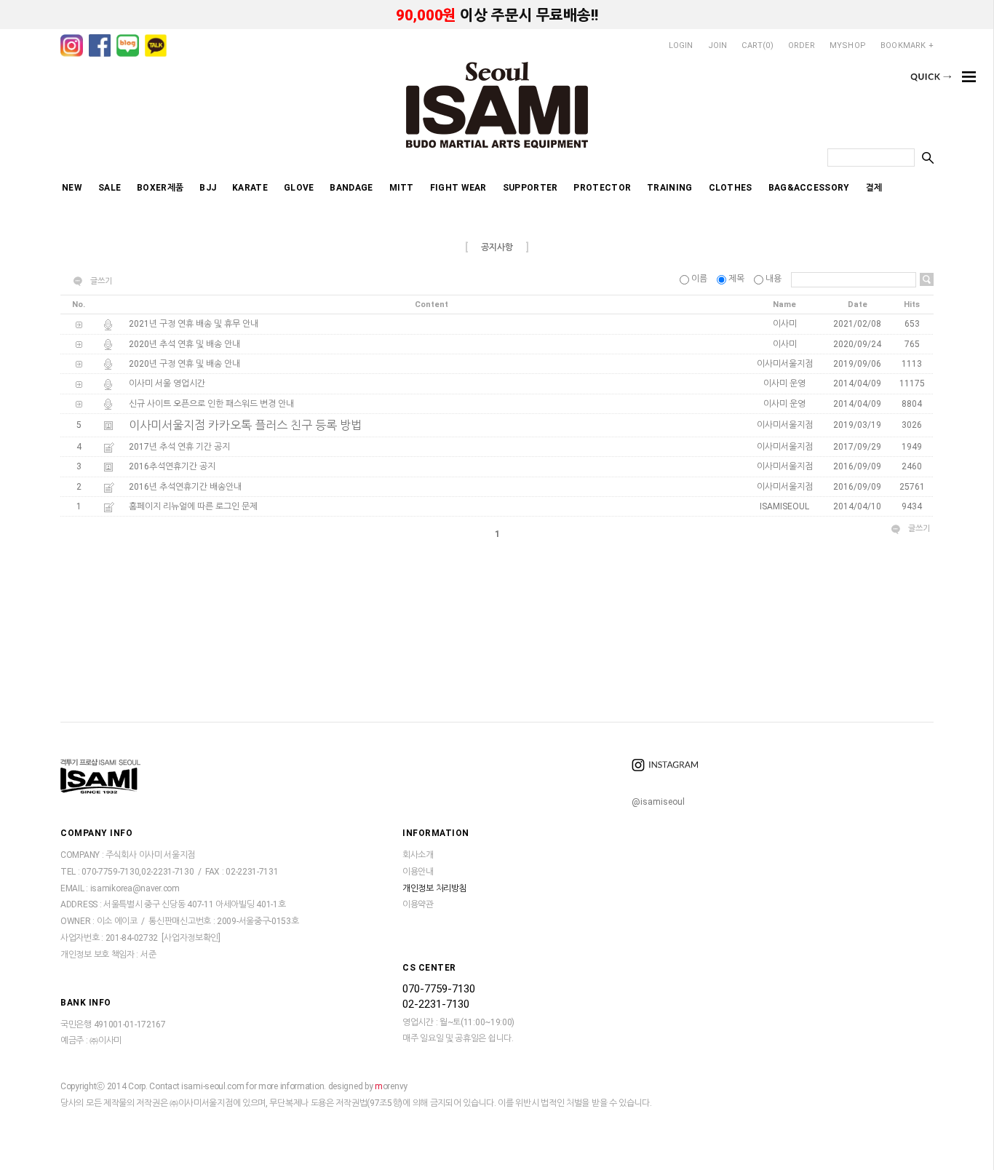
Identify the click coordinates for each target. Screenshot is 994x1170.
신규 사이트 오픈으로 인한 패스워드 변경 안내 (211, 404)
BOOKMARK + (907, 45)
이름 (699, 279)
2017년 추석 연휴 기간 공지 (179, 447)
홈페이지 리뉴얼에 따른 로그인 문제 (193, 506)
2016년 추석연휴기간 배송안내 (185, 487)
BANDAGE (351, 188)
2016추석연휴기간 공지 (172, 467)
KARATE (250, 188)
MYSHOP (848, 45)
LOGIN (681, 45)
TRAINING (669, 188)
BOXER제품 (160, 188)
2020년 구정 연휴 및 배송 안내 (184, 364)
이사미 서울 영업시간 (167, 384)
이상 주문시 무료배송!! (497, 15)
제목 (736, 279)
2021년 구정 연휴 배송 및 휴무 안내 (193, 324)
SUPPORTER (530, 188)
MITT (401, 188)
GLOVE (299, 188)
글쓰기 (101, 281)
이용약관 (418, 905)
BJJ (207, 188)
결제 (874, 188)
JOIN (718, 45)
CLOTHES (730, 188)
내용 (773, 279)
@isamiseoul (658, 802)
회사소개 (418, 855)
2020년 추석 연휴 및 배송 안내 (184, 344)
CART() (757, 45)
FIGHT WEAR (458, 188)
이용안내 (418, 872)
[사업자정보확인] (191, 938)
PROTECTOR (602, 188)
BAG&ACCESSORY (809, 188)
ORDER (801, 45)
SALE (109, 188)
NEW (72, 188)
